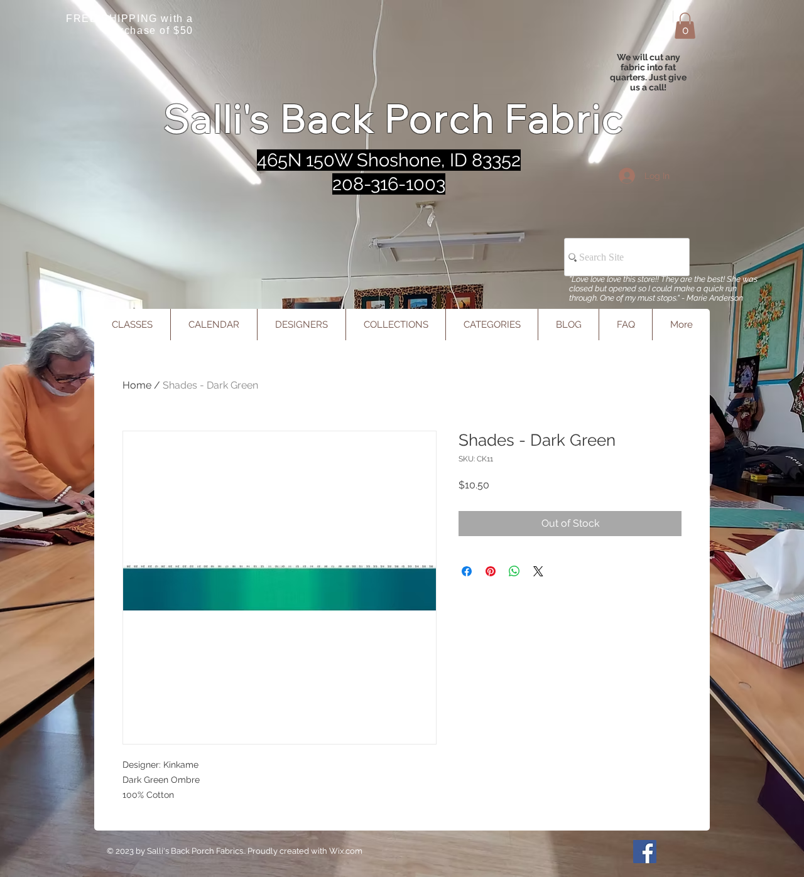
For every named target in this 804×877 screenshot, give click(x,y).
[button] (685, 26)
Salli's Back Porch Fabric (394, 118)
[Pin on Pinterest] (490, 571)
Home (136, 385)
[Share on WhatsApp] (514, 571)
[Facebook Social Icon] (644, 851)
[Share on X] (538, 571)
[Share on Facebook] (466, 571)
